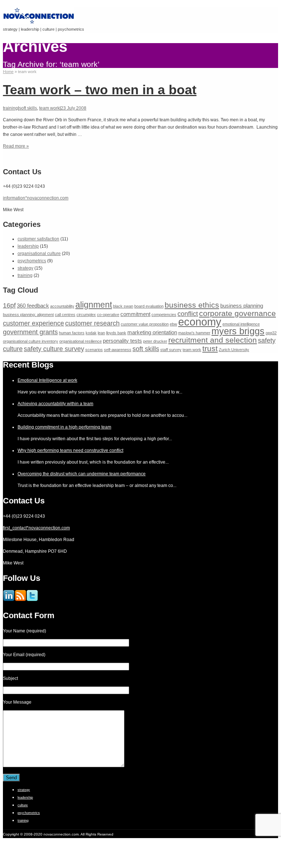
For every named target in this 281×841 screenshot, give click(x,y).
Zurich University (234, 349)
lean (101, 333)
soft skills (28, 108)
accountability (62, 306)
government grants (30, 332)
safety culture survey (54, 349)
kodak (91, 333)
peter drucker (155, 341)
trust (210, 348)
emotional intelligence (241, 324)
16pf (9, 305)
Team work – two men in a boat (99, 89)
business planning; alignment (28, 314)
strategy (25, 268)
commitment (135, 314)
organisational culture (39, 253)
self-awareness (117, 349)
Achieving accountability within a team (55, 403)
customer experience (33, 323)
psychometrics (32, 260)
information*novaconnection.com (35, 198)
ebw (173, 324)
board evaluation (149, 306)
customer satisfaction (38, 238)
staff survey (170, 349)
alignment (93, 304)
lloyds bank (116, 333)
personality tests (122, 341)
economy (199, 322)
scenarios (94, 349)
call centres (65, 314)
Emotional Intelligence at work (47, 380)
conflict (187, 313)
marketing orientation (152, 332)
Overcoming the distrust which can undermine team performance (82, 473)
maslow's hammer (194, 333)
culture (23, 805)
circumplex (86, 314)
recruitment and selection (212, 340)
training (10, 108)
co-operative (108, 314)
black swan (123, 306)
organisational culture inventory (30, 341)
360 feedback (33, 305)
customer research (92, 323)
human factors (72, 333)
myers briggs (238, 331)
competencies (163, 314)
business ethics (192, 305)
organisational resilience (80, 341)
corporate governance (237, 313)
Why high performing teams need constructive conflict (70, 450)
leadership (28, 246)
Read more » (16, 146)
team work (49, 108)
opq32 (271, 333)
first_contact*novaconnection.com (36, 527)
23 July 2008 (73, 108)
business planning (241, 305)
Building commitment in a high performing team (64, 427)
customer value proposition (145, 324)
